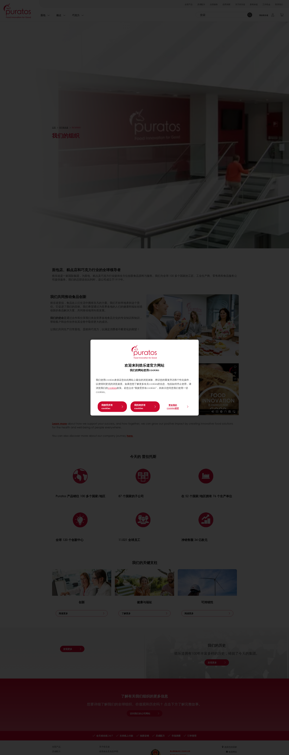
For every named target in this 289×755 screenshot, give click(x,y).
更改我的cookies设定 (173, 406)
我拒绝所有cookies (140, 406)
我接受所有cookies (107, 406)
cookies (112, 388)
